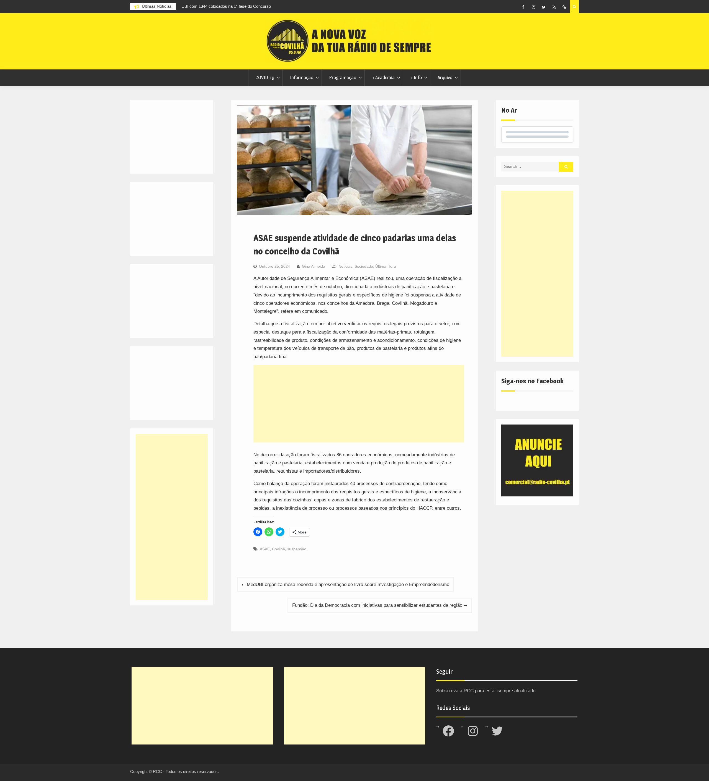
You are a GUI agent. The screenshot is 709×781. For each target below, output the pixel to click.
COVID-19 (264, 77)
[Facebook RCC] (523, 7)
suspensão (296, 549)
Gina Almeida (313, 266)
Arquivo (445, 77)
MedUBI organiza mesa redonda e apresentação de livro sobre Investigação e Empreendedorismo (348, 584)
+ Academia (383, 77)
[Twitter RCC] (543, 7)
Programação (342, 77)
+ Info (416, 77)
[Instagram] (533, 7)
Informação (301, 77)
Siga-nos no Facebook (532, 381)
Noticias (345, 266)
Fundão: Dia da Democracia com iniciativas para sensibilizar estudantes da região (377, 605)
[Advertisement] (358, 403)
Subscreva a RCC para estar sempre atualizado (485, 690)
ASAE (265, 549)
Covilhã (278, 549)
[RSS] (553, 7)
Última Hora (385, 266)
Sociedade (363, 266)
